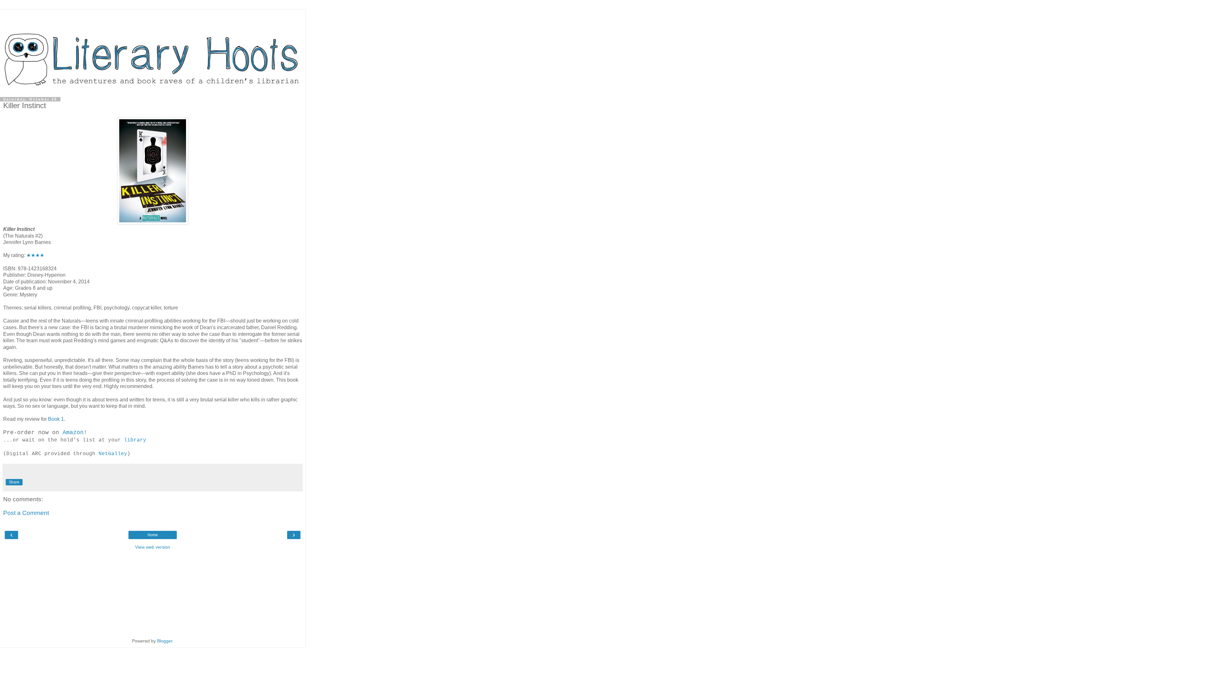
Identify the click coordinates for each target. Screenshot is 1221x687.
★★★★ (35, 255)
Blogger (164, 640)
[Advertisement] (153, 17)
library (135, 440)
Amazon (73, 432)
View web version (152, 547)
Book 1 (56, 419)
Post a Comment (26, 513)
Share (14, 482)
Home (153, 535)
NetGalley (113, 454)
